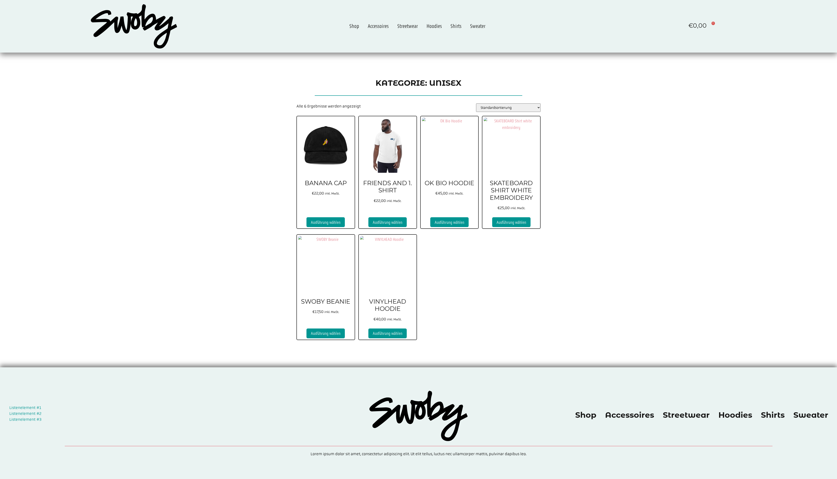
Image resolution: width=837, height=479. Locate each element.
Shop (354, 26)
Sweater (477, 26)
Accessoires (378, 26)
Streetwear (407, 26)
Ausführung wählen (325, 222)
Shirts (456, 26)
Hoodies (434, 26)
